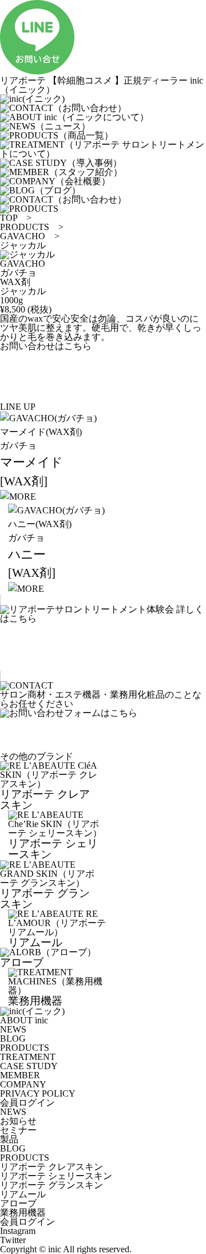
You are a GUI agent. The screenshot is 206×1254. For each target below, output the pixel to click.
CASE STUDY (29, 1066)
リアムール (23, 1194)
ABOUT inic (24, 1020)
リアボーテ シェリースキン (56, 1176)
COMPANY (23, 1084)
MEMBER (20, 1075)
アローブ (18, 1203)
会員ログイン (27, 1102)
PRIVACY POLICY (38, 1093)
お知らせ (18, 1121)
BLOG (13, 1038)
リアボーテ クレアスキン (51, 1167)
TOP (8, 218)
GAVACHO (22, 236)
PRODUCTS (24, 227)
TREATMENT (28, 1057)
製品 (9, 1139)
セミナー (18, 1130)
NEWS (13, 1029)
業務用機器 (23, 1212)
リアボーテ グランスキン (51, 1185)
